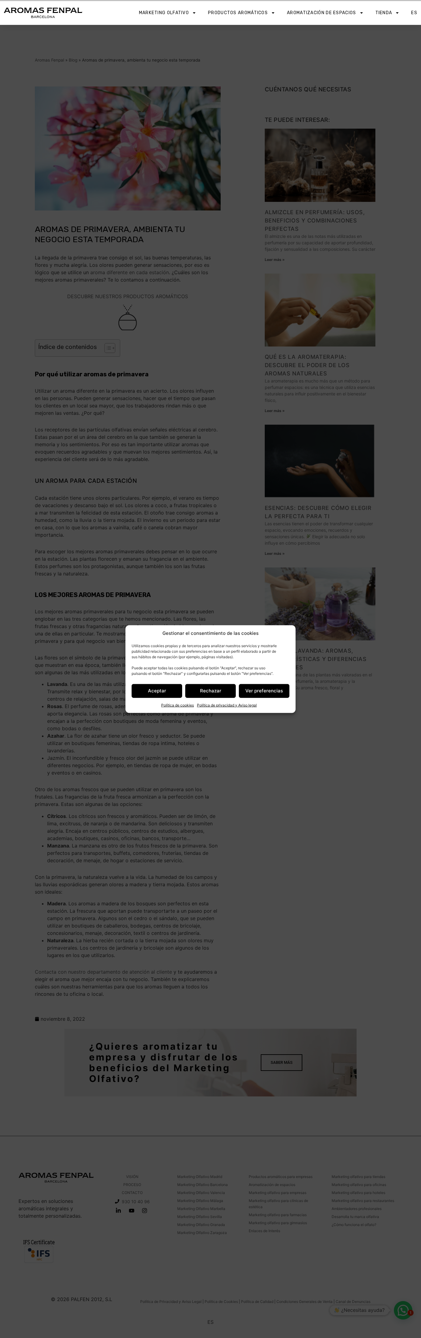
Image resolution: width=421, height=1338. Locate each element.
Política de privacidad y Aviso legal (227, 705)
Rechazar (210, 691)
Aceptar (157, 691)
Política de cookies (177, 705)
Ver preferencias (264, 691)
